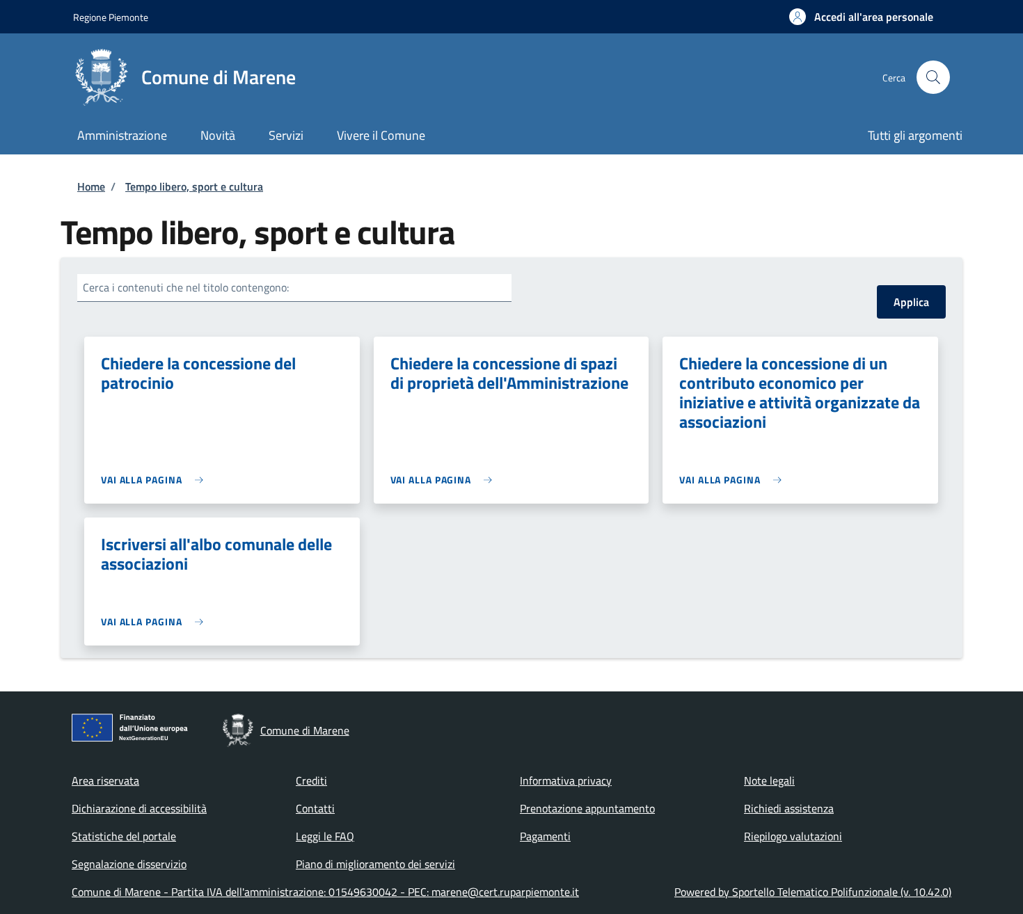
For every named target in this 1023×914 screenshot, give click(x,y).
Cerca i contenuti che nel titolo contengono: (186, 287)
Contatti (315, 808)
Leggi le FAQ (325, 836)
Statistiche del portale (124, 836)
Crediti (311, 780)
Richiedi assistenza (789, 808)
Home (91, 186)
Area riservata (105, 780)
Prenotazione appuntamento (587, 808)
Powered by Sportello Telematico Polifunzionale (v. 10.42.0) (812, 891)
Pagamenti (545, 836)
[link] (155, 479)
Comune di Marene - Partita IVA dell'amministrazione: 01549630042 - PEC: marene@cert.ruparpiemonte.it (325, 891)
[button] (861, 16)
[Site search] (933, 77)
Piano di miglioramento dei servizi (375, 864)
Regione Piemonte (110, 17)
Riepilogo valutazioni (793, 836)
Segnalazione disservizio (129, 864)
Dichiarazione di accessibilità (139, 808)
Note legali (769, 780)
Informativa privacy (566, 780)
